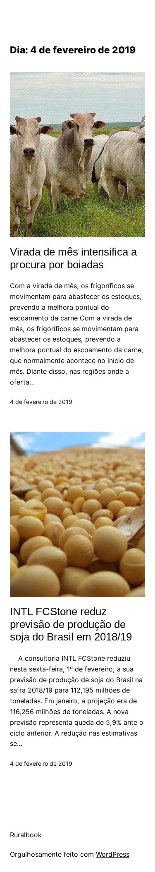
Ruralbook (26, 835)
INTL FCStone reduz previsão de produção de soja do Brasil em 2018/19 (71, 624)
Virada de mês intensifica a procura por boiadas (73, 258)
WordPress (112, 854)
